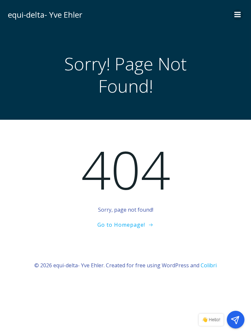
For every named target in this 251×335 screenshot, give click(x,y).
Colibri (209, 265)
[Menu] (237, 14)
